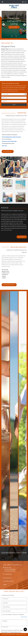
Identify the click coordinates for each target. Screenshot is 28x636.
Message (5, 618)
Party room (4, 143)
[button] (23, 2)
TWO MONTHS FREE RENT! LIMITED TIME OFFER (14, 634)
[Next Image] (24, 22)
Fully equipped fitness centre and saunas (11, 134)
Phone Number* (7, 608)
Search (14, 102)
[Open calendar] (25, 92)
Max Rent (4, 98)
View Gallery (21, 234)
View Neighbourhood (8, 282)
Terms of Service (14, 629)
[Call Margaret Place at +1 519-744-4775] (25, 2)
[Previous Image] (3, 22)
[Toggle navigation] (2, 2)
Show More (24, 614)
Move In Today (13, 24)
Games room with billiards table (9, 139)
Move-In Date (5, 92)
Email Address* (6, 604)
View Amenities (7, 149)
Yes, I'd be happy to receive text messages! (13, 612)
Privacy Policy (4, 629)
